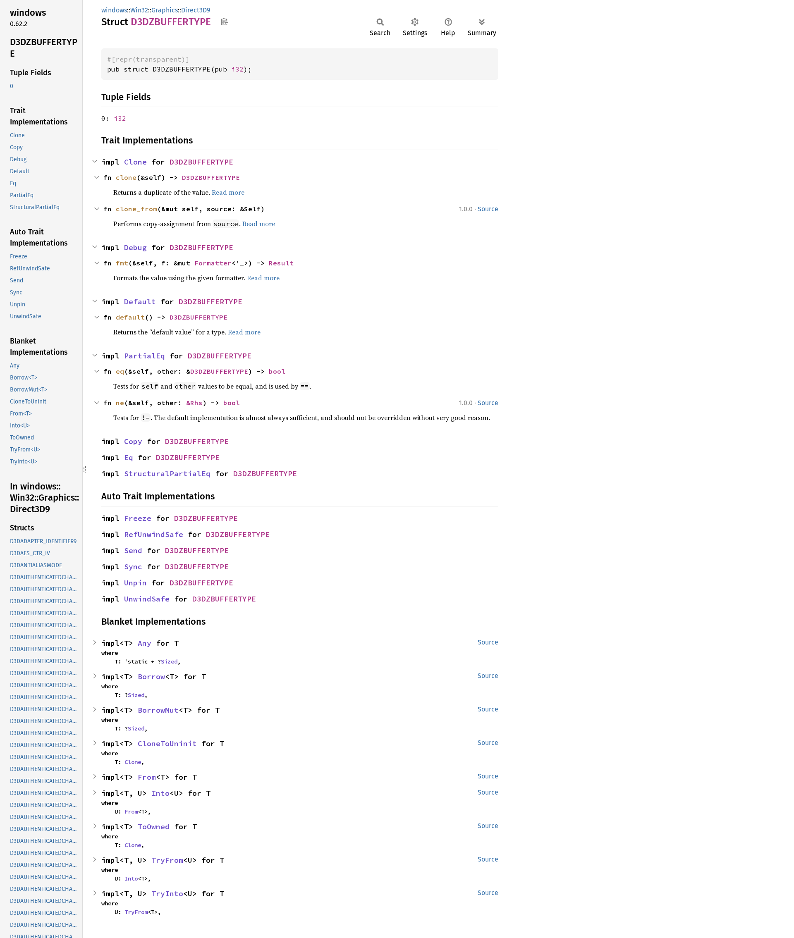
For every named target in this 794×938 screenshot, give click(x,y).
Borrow (151, 676)
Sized (169, 661)
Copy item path (224, 21)
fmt (122, 263)
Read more (228, 192)
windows (114, 10)
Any (144, 643)
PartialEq (144, 355)
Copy (133, 441)
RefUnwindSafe (153, 534)
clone (126, 177)
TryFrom (167, 860)
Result (281, 263)
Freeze (137, 518)
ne (120, 403)
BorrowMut (158, 710)
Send (133, 550)
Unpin (135, 582)
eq (120, 371)
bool (277, 371)
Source (488, 209)
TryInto (167, 893)
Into (160, 793)
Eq (128, 457)
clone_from (136, 209)
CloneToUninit (167, 743)
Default (140, 301)
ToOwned (154, 826)
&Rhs (194, 403)
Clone (135, 162)
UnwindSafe (147, 599)
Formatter (213, 263)
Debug (135, 247)
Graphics (164, 10)
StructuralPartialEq (167, 473)
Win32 (139, 10)
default (130, 317)
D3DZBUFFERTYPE (201, 162)
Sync (133, 566)
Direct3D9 (195, 10)
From (147, 777)
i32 (237, 69)
